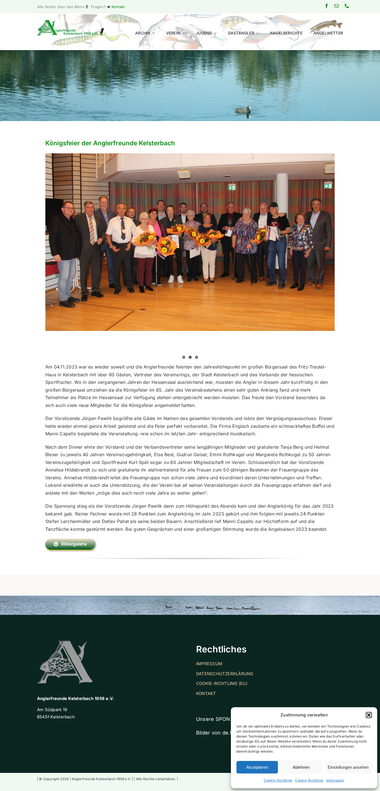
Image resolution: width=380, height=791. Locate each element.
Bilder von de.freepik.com (227, 733)
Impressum (335, 780)
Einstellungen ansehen (348, 767)
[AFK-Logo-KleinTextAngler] (70, 22)
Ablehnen (301, 767)
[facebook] (326, 6)
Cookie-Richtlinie (278, 780)
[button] (369, 715)
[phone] (347, 6)
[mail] (336, 6)
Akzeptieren (257, 767)
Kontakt (118, 6)
